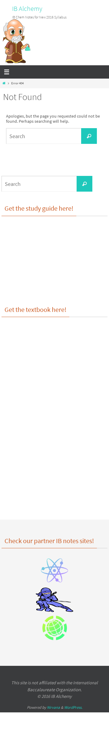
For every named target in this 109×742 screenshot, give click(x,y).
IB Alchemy (27, 8)
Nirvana (53, 707)
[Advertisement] (54, 457)
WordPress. (73, 707)
